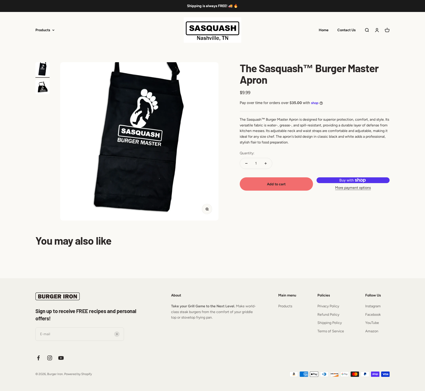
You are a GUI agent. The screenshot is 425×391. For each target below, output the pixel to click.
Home (323, 30)
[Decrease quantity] (246, 163)
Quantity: (247, 153)
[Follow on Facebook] (38, 358)
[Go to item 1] (42, 70)
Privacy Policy (328, 306)
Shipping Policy (329, 323)
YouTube (372, 323)
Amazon (371, 331)
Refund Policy (328, 314)
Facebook (373, 314)
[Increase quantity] (265, 163)
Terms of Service (330, 331)
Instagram (373, 306)
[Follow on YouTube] (61, 358)
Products (42, 30)
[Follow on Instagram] (50, 358)
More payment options (353, 188)
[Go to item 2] (42, 87)
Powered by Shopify (78, 374)
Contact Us (346, 30)
